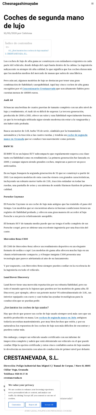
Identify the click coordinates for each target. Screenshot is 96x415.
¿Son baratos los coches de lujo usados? (30, 50)
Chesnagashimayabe (20, 3)
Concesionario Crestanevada (39, 88)
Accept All (49, 405)
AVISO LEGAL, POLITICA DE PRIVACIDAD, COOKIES (48, 411)
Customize (16, 405)
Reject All (33, 405)
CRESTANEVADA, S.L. (17, 53)
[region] (32, 395)
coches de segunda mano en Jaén (57, 317)
